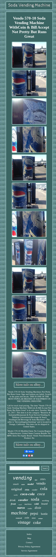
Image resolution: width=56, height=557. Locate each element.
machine (19, 513)
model (30, 484)
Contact (29, 542)
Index (29, 534)
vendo (41, 483)
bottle (44, 514)
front (13, 504)
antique (40, 518)
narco (21, 507)
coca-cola (27, 494)
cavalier (23, 500)
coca (41, 494)
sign (36, 480)
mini (34, 518)
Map (29, 538)
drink (12, 500)
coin (27, 517)
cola (43, 488)
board (44, 503)
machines (28, 504)
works (16, 495)
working (45, 500)
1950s (27, 490)
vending (22, 478)
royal (20, 504)
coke (37, 522)
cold (36, 503)
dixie (38, 507)
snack (16, 484)
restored (19, 518)
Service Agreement (29, 551)
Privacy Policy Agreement (29, 546)
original (16, 489)
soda (35, 499)
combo (30, 508)
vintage (24, 522)
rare (23, 484)
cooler (34, 490)
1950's (43, 479)
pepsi (34, 513)
